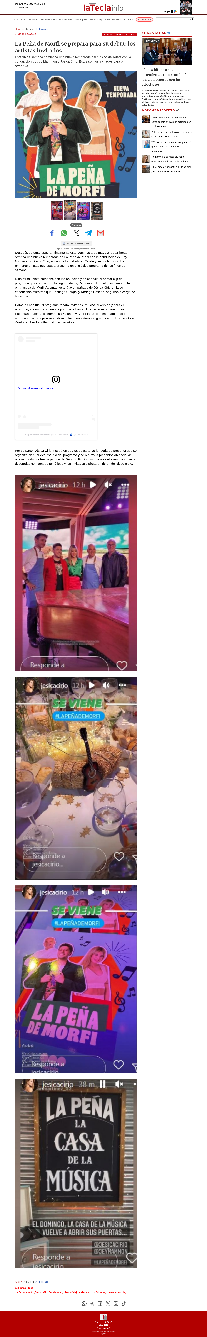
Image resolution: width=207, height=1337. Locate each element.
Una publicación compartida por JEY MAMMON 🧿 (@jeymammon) (56, 434)
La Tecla (30, 29)
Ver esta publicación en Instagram (35, 388)
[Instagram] (115, 1303)
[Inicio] (16, 3)
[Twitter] (107, 1303)
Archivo (128, 19)
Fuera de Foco (113, 19)
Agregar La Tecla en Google (78, 243)
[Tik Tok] (123, 1303)
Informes (34, 19)
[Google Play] (175, 11)
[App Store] (172, 11)
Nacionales (65, 19)
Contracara (144, 19)
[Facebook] (100, 1303)
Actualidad (20, 19)
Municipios (81, 19)
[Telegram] (92, 1303)
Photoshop (96, 19)
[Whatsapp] (84, 1303)
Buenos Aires (49, 19)
